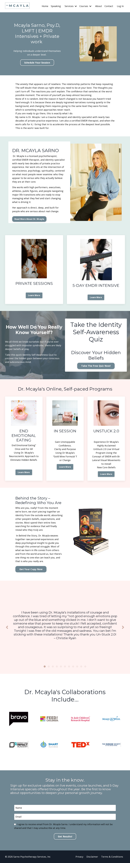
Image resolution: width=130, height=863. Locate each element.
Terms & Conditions (112, 856)
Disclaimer (92, 856)
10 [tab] (81, 666)
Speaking (56, 6)
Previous (7, 627)
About (98, 6)
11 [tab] (85, 666)
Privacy (79, 856)
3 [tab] (53, 666)
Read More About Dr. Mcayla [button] (29, 219)
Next (123, 627)
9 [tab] (77, 666)
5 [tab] (61, 666)
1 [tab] (44, 666)
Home (45, 6)
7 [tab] (69, 666)
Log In (120, 6)
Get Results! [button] (65, 836)
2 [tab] (48, 666)
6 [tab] (65, 666)
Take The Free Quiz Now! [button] (96, 365)
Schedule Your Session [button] (37, 62)
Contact (108, 6)
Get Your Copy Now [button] (30, 569)
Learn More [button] (34, 295)
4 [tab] (57, 666)
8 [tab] (73, 666)
